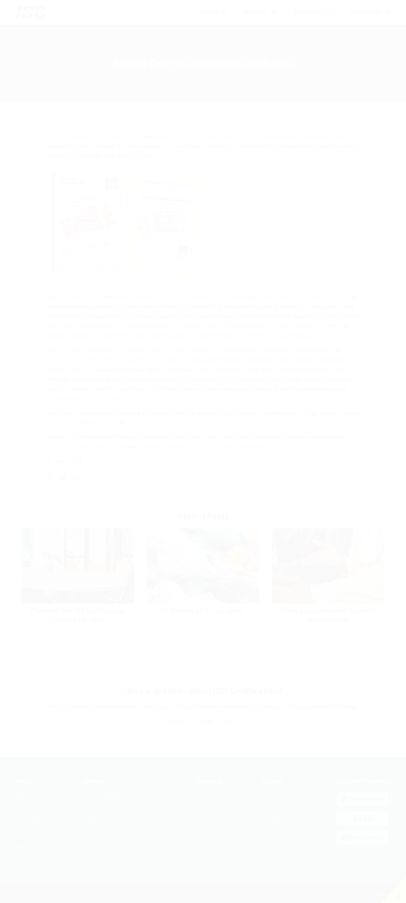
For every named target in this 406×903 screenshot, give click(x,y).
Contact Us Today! (191, 721)
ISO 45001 (208, 821)
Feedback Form (281, 821)
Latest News (31, 821)
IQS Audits (158, 379)
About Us (27, 795)
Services (255, 12)
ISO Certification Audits (112, 795)
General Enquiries (284, 795)
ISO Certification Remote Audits (123, 808)
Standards (309, 12)
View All (204, 847)
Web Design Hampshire (367, 895)
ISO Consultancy (103, 821)
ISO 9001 (206, 795)
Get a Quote (276, 808)
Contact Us (366, 12)
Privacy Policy (33, 859)
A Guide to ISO (34, 847)
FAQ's (231, 721)
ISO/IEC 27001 (213, 834)
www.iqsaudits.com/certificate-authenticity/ (104, 360)
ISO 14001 (207, 808)
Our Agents (30, 808)
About (208, 12)
